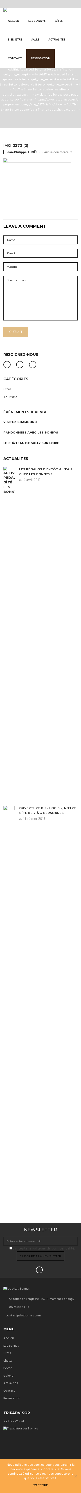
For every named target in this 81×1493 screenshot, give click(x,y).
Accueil (8, 1338)
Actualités (10, 1383)
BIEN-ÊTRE (15, 39)
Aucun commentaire (58, 152)
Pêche (7, 1368)
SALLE (35, 39)
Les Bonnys (11, 1345)
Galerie (8, 1375)
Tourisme (10, 397)
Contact (9, 1390)
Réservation (11, 1398)
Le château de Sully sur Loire (31, 443)
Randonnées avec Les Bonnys (30, 432)
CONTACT (15, 58)
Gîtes (7, 389)
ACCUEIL (13, 21)
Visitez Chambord (20, 422)
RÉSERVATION (40, 58)
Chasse (8, 1360)
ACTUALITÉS (56, 39)
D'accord (40, 1485)
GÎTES (59, 21)
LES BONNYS (37, 21)
